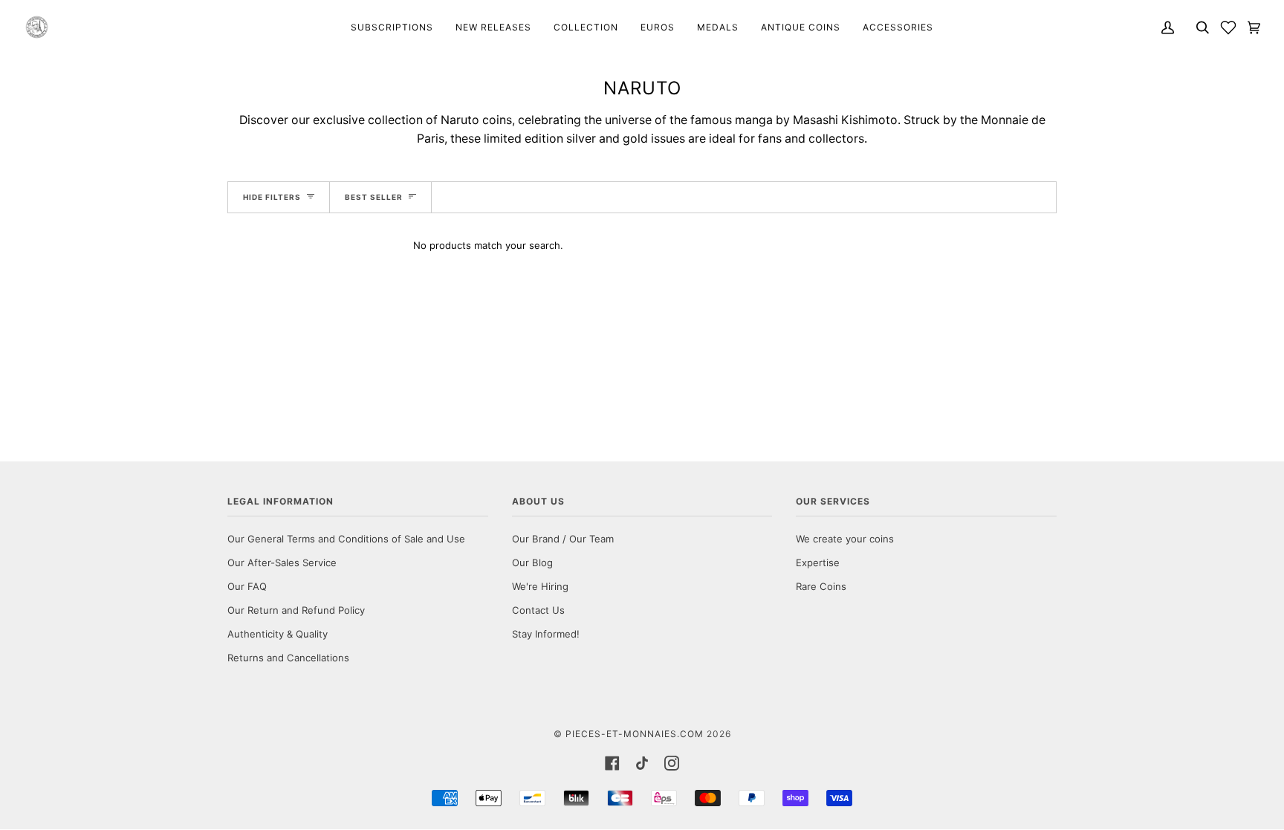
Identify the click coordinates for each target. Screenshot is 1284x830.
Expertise (818, 562)
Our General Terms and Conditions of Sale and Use (346, 539)
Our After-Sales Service (282, 562)
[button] (1228, 27)
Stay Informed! (546, 634)
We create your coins (845, 539)
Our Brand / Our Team (563, 539)
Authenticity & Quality (277, 634)
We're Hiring (540, 586)
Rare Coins (821, 586)
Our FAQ (247, 586)
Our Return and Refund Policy (296, 610)
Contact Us (538, 610)
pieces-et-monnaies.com (634, 733)
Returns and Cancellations (288, 658)
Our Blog (532, 562)
